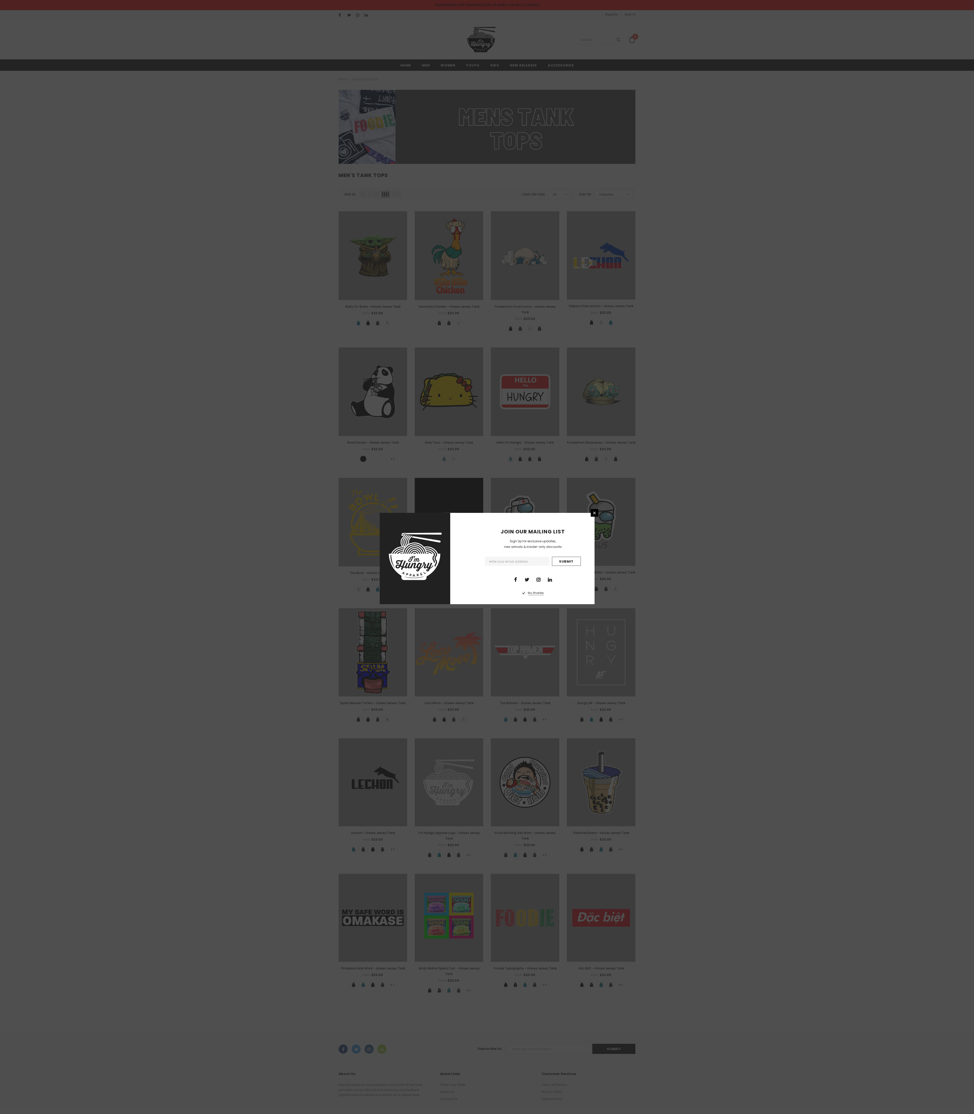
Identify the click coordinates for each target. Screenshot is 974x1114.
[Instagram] (538, 579)
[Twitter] (527, 579)
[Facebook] (515, 579)
